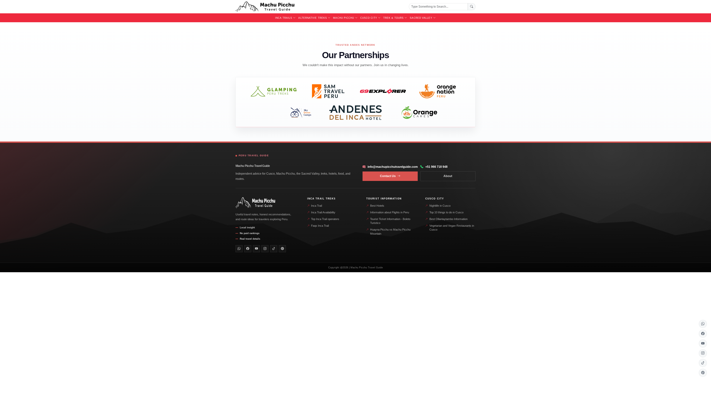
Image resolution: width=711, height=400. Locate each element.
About (447, 176)
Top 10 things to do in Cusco (446, 212)
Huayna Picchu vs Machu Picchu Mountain (390, 231)
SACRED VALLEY (421, 17)
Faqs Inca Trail (320, 225)
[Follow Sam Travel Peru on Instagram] (264, 248)
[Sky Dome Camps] (301, 112)
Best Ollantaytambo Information (448, 219)
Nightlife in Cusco (439, 205)
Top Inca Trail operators (325, 219)
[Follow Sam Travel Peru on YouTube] (256, 248)
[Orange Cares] (419, 112)
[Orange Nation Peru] (438, 91)
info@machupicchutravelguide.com (393, 166)
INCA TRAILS (284, 17)
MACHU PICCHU (344, 17)
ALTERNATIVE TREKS (313, 17)
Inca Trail (316, 205)
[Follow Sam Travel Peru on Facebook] (247, 248)
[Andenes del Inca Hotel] (355, 112)
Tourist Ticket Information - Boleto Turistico (390, 221)
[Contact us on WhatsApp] (239, 248)
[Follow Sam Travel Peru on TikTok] (273, 248)
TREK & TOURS (394, 17)
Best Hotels (377, 205)
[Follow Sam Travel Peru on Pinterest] (282, 248)
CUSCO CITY (369, 17)
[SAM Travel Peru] (328, 91)
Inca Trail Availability (323, 212)
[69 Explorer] (383, 91)
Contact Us (388, 176)
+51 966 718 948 (436, 166)
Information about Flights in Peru (389, 212)
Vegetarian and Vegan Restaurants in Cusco (451, 227)
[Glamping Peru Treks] (273, 91)
